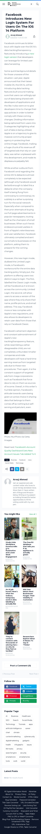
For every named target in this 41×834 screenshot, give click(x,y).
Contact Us (7, 797)
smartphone (11, 757)
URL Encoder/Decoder (30, 803)
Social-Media (9, 463)
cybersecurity (29, 737)
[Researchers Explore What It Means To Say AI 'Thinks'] (29, 623)
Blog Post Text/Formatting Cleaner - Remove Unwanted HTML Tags (20, 820)
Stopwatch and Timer (29, 811)
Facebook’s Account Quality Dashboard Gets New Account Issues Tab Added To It (20, 450)
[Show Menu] (3, 4)
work (15, 761)
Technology (19, 463)
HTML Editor (33, 797)
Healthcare (26, 716)
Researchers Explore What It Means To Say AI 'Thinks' (29, 641)
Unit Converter (32, 808)
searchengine (11, 753)
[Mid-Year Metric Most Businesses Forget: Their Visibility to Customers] (29, 576)
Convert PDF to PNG (14, 814)
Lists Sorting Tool (29, 805)
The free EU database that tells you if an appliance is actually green (29, 548)
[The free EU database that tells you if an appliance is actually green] (29, 529)
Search (15, 720)
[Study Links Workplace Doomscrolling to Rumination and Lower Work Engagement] (11, 529)
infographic (18, 745)
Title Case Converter (10, 803)
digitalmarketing (12, 741)
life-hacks (9, 749)
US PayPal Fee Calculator (13, 808)
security (23, 753)
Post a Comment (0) (20, 665)
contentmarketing (13, 737)
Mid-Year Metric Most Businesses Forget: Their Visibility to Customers (29, 594)
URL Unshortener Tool (20, 824)
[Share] (33, 36)
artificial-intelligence (14, 728)
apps (31, 724)
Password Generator (27, 800)
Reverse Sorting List (12, 805)
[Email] (22, 469)
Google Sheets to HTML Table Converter (20, 827)
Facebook (22, 460)
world (23, 761)
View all (32, 514)
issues (29, 745)
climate (16, 732)
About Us (9, 794)
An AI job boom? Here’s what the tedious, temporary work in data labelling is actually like (12, 596)
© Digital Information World (16, 791)
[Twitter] (17, 469)
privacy (19, 749)
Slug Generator (11, 800)
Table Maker (30, 814)
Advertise (32, 791)
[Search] (37, 4)
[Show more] (27, 469)
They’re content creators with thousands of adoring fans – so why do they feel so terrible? (12, 644)
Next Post (33, 674)
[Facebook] (12, 469)
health (8, 745)
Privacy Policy (20, 794)
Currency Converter (11, 811)
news (29, 460)
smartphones (24, 757)
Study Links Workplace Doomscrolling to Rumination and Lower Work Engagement (11, 549)
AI (7, 716)
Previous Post (9, 674)
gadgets (26, 741)
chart (8, 732)
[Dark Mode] (32, 4)
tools (8, 761)
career (27, 728)
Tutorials (22, 724)
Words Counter (20, 797)
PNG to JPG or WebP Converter (20, 817)
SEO (7, 720)
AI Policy (31, 794)
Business (14, 460)
